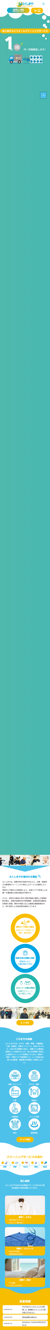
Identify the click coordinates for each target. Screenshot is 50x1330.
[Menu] (44, 4)
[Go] (43, 95)
